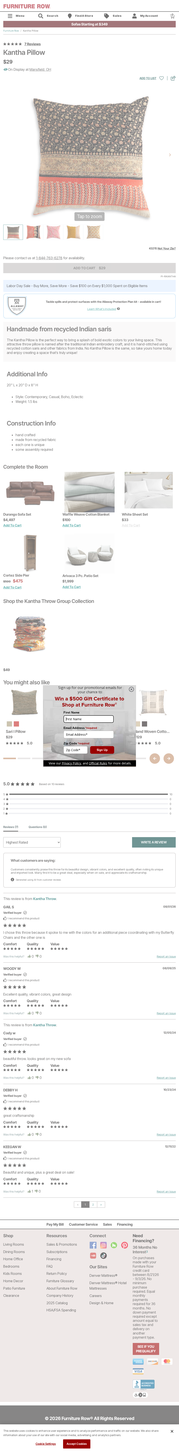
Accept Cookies (77, 1443)
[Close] (172, 1431)
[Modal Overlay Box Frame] (89, 726)
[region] (89, 1438)
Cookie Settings (46, 1443)
